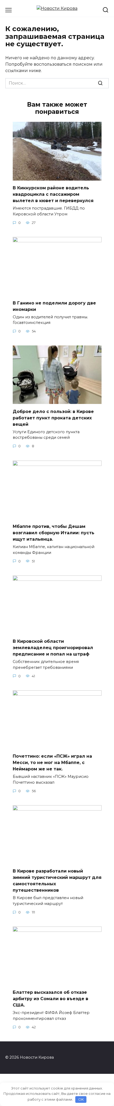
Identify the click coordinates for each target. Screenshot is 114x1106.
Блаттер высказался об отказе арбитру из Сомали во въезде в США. (50, 999)
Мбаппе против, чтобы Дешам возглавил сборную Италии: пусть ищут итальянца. (53, 533)
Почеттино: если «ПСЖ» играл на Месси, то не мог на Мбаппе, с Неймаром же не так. (52, 762)
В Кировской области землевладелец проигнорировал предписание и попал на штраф (53, 648)
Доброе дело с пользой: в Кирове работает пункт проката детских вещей (53, 418)
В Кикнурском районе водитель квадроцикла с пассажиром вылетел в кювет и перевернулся (53, 194)
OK (81, 1099)
